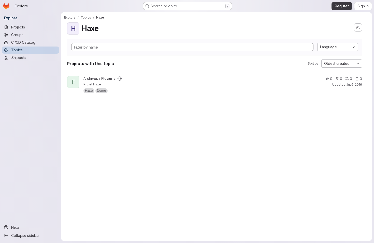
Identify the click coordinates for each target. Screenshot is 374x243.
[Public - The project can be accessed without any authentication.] (120, 79)
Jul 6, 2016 (354, 84)
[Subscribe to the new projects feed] (358, 27)
